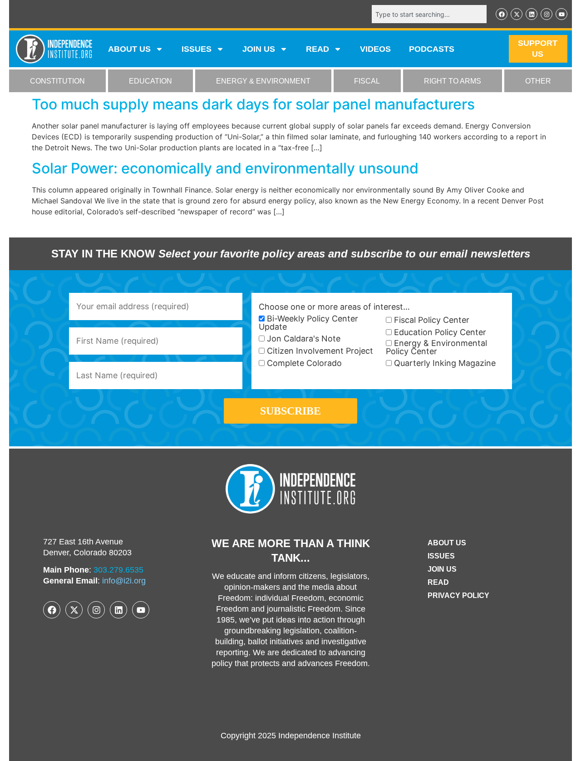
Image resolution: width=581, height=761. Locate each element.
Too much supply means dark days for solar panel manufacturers (253, 104)
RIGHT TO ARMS (452, 81)
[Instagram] (546, 14)
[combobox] (429, 14)
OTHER (538, 81)
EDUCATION (150, 81)
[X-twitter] (516, 14)
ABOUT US (129, 49)
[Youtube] (561, 14)
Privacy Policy (458, 595)
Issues (197, 49)
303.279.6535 (118, 569)
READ (317, 49)
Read (438, 582)
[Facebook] (501, 14)
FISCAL (367, 81)
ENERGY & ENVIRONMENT (263, 81)
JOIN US (258, 49)
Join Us (442, 569)
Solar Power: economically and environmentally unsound (225, 168)
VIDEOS (375, 49)
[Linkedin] (531, 14)
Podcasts (431, 49)
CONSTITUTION (57, 81)
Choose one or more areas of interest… (334, 307)
